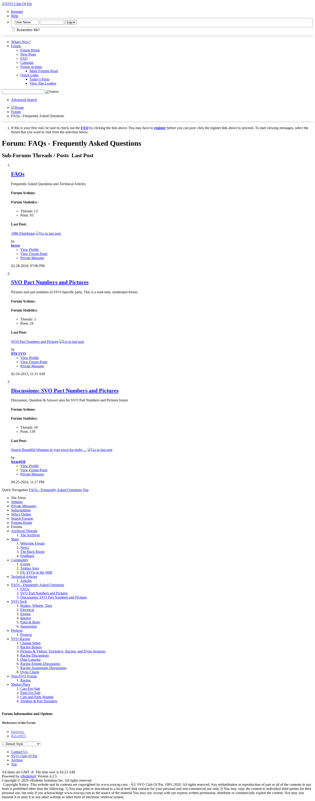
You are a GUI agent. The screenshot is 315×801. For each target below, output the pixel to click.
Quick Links (29, 75)
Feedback (27, 556)
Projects (17, 630)
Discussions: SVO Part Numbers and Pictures (65, 391)
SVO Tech (19, 601)
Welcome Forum (32, 543)
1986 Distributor (23, 233)
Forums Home (21, 523)
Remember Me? (28, 30)
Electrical (27, 610)
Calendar (26, 63)
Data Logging (30, 660)
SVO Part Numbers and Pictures (50, 282)
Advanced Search (24, 100)
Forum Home (30, 50)
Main (15, 539)
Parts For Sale (30, 693)
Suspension (28, 626)
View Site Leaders (43, 83)
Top (86, 490)
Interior (25, 618)
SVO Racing (20, 639)
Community (19, 560)
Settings (17, 502)
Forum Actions (31, 67)
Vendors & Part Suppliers (38, 701)
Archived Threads (24, 531)
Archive (17, 760)
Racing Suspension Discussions (43, 668)
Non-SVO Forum (24, 676)
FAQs (17, 174)
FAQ (24, 58)
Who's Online (21, 514)
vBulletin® (28, 776)
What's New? (21, 42)
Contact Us (19, 752)
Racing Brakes (31, 647)
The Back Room (32, 552)
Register (17, 12)
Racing (25, 680)
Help (14, 16)
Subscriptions (21, 510)
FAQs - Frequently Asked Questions (37, 585)
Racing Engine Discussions (40, 664)
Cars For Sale (30, 689)
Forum (16, 46)
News (24, 547)
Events (25, 564)
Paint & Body (30, 622)
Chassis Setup (30, 643)
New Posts (28, 54)
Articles (26, 581)
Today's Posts (39, 79)
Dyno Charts (29, 672)
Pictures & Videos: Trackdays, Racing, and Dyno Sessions (62, 651)
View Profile (29, 250)
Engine (25, 614)
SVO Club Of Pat (24, 756)
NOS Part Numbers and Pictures (34, 342)
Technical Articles (24, 576)
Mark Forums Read (44, 71)
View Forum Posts (33, 254)
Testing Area (29, 568)
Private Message (32, 258)
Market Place (20, 684)
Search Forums (22, 518)
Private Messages (23, 506)
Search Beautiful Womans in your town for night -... (49, 450)
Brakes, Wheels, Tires (36, 606)
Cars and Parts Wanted (36, 697)
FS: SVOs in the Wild (36, 572)
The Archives (30, 535)
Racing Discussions (34, 655)
